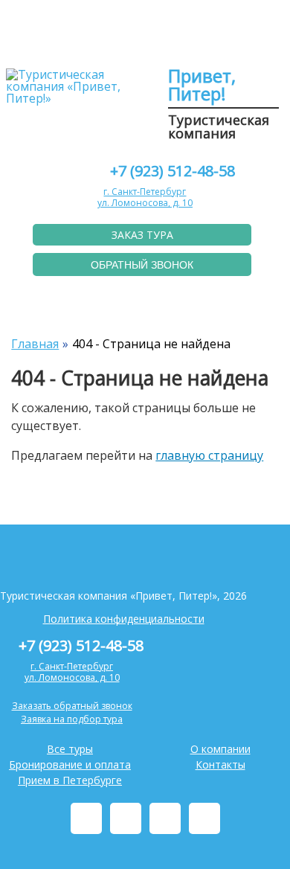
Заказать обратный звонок (72, 705)
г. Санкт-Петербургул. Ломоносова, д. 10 (145, 197)
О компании (220, 749)
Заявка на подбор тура (72, 719)
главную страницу (209, 455)
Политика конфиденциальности (123, 619)
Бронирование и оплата (70, 764)
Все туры (70, 749)
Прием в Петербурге (70, 780)
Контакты (220, 764)
